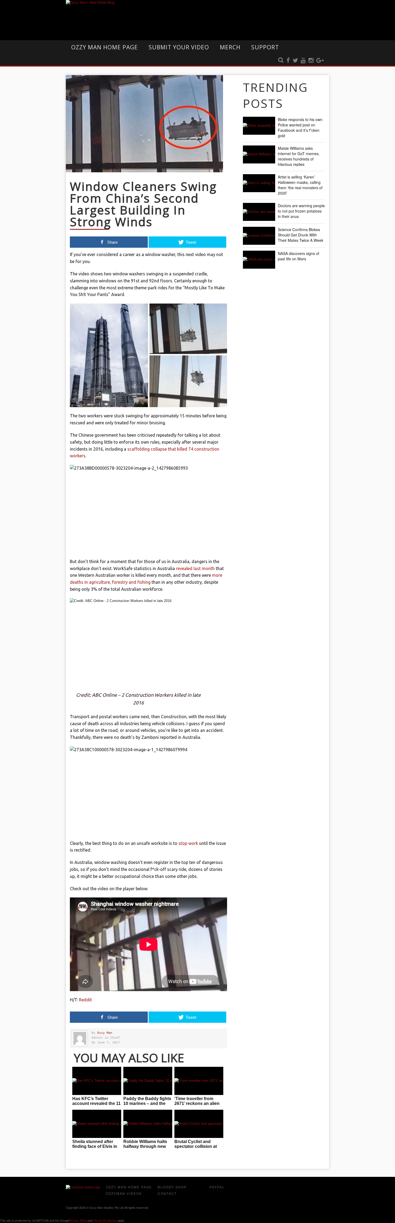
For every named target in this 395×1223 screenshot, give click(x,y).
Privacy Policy (78, 1220)
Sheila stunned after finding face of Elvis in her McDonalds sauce (94, 1146)
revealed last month (195, 568)
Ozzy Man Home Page (104, 47)
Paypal (217, 1187)
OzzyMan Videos (124, 1193)
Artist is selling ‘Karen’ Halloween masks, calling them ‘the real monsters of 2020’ (300, 185)
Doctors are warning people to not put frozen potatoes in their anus (301, 211)
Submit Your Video (179, 47)
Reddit (85, 999)
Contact (167, 1193)
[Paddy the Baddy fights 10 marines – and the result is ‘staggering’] (147, 1081)
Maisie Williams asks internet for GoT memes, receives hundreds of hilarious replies (298, 156)
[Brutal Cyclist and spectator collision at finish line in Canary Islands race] (199, 1124)
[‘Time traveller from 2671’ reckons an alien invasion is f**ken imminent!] (199, 1081)
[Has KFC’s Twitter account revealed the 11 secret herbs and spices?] (96, 1081)
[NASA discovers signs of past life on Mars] (259, 259)
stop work (188, 843)
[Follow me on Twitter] (295, 61)
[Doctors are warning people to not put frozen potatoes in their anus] (259, 212)
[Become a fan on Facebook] (288, 61)
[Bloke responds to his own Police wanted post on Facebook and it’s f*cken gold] (259, 126)
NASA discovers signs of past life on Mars (298, 256)
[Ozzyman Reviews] (83, 1187)
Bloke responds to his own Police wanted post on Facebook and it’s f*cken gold (300, 127)
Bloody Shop (172, 1187)
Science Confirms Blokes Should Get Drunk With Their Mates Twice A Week (300, 235)
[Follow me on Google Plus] (320, 61)
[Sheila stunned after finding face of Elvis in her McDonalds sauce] (96, 1124)
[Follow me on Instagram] (311, 61)
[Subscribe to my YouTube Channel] (303, 61)
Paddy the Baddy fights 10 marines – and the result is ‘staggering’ (147, 1103)
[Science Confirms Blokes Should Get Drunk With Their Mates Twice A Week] (259, 236)
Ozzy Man (104, 1033)
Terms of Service (105, 1220)
